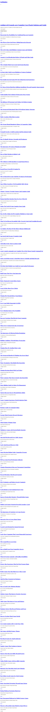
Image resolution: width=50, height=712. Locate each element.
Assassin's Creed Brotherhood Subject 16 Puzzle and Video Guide (16, 57)
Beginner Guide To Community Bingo (9, 407)
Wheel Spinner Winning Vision (8, 422)
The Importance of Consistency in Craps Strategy (12, 512)
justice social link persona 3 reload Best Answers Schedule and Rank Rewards (19, 258)
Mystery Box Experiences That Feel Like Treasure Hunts (14, 564)
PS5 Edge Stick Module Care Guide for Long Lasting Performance (17, 266)
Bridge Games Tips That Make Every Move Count (13, 571)
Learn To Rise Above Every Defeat (9, 288)
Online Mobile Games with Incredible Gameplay (12, 661)
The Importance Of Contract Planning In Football (13, 146)
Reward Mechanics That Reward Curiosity (11, 474)
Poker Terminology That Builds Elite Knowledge (12, 363)
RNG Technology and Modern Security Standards (12, 482)
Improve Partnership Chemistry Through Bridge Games (14, 497)
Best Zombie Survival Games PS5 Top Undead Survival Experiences (17, 79)
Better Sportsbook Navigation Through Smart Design (13, 683)
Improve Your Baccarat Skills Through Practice (12, 653)
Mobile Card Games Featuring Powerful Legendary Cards (15, 504)
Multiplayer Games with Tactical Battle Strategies (13, 430)
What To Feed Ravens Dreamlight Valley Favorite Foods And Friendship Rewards (21, 221)
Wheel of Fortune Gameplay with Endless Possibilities (13, 556)
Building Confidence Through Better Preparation (12, 340)
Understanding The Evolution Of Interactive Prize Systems (15, 94)
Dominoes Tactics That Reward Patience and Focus (13, 609)
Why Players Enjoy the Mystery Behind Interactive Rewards (15, 42)
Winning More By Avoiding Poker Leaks (10, 348)
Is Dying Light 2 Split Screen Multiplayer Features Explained (15, 72)
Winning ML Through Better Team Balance (11, 295)
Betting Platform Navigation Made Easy (10, 691)
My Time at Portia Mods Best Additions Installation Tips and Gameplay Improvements (22, 87)
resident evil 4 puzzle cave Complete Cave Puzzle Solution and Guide (23, 25)
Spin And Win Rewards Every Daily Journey (11, 437)
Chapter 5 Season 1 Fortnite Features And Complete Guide (15, 191)
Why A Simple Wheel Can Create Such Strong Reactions (14, 64)
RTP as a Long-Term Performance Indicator (11, 459)
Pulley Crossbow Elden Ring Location (9, 117)
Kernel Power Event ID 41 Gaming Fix (10, 169)
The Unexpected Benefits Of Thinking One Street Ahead (14, 355)
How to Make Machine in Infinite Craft (10, 154)
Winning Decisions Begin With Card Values (11, 370)
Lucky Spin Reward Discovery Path (9, 445)
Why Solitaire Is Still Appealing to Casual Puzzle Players (14, 161)
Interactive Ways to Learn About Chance (10, 519)
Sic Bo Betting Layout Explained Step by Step (11, 489)
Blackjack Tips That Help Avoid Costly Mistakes (12, 668)
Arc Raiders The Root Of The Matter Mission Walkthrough (15, 228)
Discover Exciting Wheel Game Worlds (10, 616)
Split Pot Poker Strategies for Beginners (10, 579)
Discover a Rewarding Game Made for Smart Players (13, 705)
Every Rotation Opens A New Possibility (10, 310)
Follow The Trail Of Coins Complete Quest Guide (12, 206)
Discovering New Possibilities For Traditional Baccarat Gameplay (16, 35)
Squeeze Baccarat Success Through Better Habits (12, 392)
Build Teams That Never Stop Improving (10, 273)
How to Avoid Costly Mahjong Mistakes (10, 586)
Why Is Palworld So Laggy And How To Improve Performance (16, 176)
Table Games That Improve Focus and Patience (12, 601)
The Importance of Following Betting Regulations (12, 333)
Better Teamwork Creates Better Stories (10, 281)
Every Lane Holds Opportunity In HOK (10, 303)
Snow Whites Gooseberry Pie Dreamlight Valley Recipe (14, 184)
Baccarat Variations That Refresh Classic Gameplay (13, 318)
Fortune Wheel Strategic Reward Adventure (11, 415)
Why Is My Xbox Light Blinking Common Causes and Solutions (16, 49)
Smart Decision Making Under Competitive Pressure (13, 452)
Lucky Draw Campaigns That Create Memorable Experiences (15, 534)
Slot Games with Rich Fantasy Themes (10, 631)
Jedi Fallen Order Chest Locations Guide (10, 243)
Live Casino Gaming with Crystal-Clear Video (12, 623)
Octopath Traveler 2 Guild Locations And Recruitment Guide (15, 131)
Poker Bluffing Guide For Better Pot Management (13, 385)
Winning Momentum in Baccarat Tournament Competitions (15, 467)
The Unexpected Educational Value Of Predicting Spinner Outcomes (17, 109)
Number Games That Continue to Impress (10, 646)
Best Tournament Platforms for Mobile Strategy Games (14, 698)
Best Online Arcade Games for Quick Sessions (11, 676)
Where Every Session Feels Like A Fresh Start (12, 325)
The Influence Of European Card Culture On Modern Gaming (16, 102)
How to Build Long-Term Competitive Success (12, 549)
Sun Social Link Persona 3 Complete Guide (11, 236)
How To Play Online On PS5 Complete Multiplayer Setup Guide (16, 213)
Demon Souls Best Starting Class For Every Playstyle (13, 199)
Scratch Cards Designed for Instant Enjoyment (12, 527)
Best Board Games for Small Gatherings (10, 638)
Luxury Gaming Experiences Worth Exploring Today (13, 400)
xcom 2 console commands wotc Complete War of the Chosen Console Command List (21, 251)
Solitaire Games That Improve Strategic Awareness (13, 594)
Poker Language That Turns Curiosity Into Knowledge (14, 377)
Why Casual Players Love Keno (8, 541)
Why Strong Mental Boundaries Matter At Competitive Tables (16, 124)
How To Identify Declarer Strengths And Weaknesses (13, 139)
